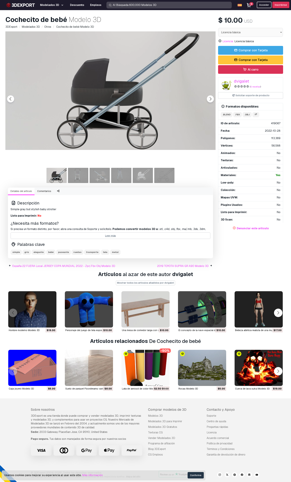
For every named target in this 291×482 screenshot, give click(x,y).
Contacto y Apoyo (221, 409)
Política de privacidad (219, 443)
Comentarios (44, 191)
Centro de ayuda (216, 421)
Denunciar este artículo (253, 228)
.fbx (237, 114)
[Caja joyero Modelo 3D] (32, 368)
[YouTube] (256, 475)
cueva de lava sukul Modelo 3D (252, 388)
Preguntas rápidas (217, 427)
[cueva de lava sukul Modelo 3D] (259, 368)
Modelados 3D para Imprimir (165, 421)
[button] (278, 312)
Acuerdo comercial (218, 438)
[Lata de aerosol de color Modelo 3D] (145, 368)
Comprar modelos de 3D (167, 409)
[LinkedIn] (249, 475)
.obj (247, 114)
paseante (63, 252)
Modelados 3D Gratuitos (162, 427)
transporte (92, 252)
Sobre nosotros (43, 409)
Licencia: (228, 41)
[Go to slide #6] (164, 175)
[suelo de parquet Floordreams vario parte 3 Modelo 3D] (89, 368)
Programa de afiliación (161, 443)
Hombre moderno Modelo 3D (24, 330)
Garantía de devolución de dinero (226, 454)
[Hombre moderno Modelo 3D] (32, 309)
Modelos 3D (155, 416)
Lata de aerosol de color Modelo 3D (141, 388)
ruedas (77, 252)
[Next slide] (210, 98)
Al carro (252, 69)
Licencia (212, 432)
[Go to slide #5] (143, 175)
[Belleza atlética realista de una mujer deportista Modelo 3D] (259, 309)
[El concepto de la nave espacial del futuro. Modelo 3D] (202, 309)
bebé (51, 252)
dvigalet (241, 81)
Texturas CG (155, 432)
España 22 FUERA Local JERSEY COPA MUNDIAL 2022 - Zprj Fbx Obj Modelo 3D (63, 266)
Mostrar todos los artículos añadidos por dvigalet (145, 282)
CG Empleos (155, 454)
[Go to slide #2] (78, 175)
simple (16, 252)
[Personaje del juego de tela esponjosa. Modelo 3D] (89, 309)
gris (26, 252)
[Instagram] (219, 475)
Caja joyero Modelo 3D (21, 388)
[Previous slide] (10, 98)
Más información (92, 475)
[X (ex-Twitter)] (227, 475)
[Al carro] (45, 323)
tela (105, 252)
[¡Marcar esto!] (51, 323)
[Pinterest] (234, 475)
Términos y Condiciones (221, 449)
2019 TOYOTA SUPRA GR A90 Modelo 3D (183, 266)
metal (115, 252)
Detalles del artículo (21, 191)
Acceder (264, 4)
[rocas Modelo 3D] (202, 368)
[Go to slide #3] (100, 175)
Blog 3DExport (157, 449)
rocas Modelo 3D (188, 388)
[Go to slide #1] (56, 175)
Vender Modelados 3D (161, 438)
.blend (227, 114)
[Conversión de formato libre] (256, 114)
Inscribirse (281, 4)
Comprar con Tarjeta (253, 50)
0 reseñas (255, 86)
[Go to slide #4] (121, 175)
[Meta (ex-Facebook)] (242, 475)
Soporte (211, 416)
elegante (39, 252)
